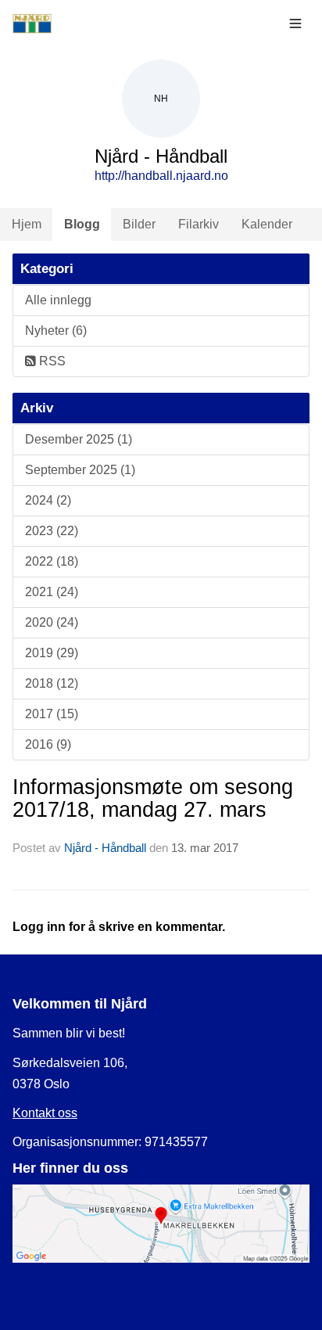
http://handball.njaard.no (161, 175)
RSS (51, 361)
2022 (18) (51, 561)
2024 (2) (48, 500)
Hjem (26, 224)
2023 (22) (51, 530)
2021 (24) (51, 591)
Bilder (139, 224)
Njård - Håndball (105, 847)
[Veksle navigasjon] (295, 23)
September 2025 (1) (80, 469)
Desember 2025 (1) (78, 439)
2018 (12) (51, 683)
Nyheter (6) (56, 330)
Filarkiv (198, 224)
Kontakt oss (45, 1113)
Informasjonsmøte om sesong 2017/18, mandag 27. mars (153, 798)
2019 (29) (51, 653)
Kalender (267, 224)
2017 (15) (51, 714)
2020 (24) (51, 622)
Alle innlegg (58, 300)
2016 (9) (48, 744)
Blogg (82, 224)
